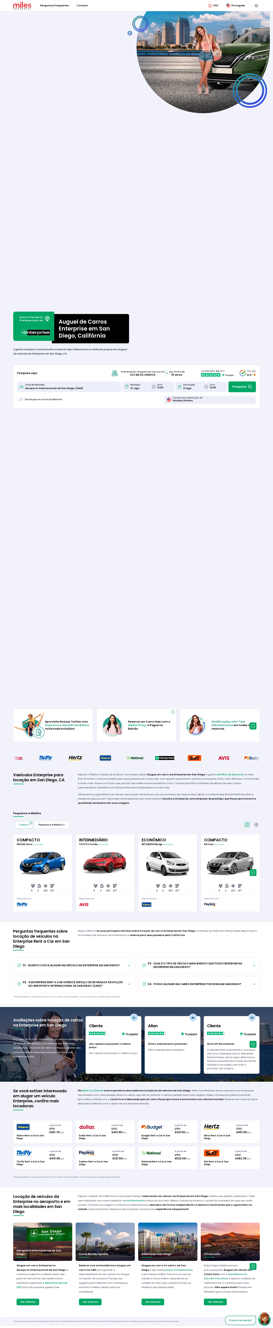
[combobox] (72, 387)
